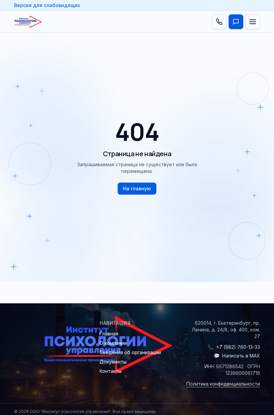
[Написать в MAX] (236, 21)
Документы (113, 362)
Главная (109, 333)
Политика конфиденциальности (223, 384)
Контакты (111, 371)
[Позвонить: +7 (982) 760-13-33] (219, 21)
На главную (137, 188)
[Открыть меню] (252, 21)
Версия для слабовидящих (47, 5)
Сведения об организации (130, 352)
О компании (113, 343)
